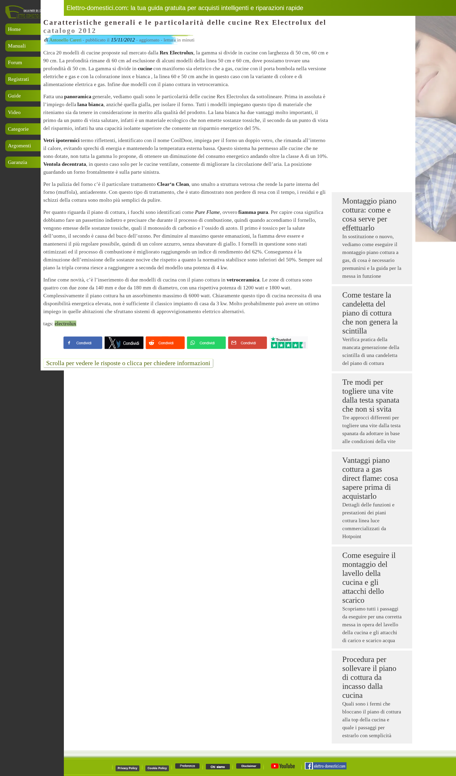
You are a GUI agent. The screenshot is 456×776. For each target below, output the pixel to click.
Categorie (18, 129)
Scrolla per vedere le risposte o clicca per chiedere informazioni (128, 363)
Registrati (18, 79)
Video (14, 112)
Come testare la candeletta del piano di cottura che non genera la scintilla (370, 312)
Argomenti (19, 145)
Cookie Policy (157, 768)
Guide (14, 95)
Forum (15, 62)
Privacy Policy (127, 768)
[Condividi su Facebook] (82, 342)
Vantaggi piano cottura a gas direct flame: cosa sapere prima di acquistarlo (370, 478)
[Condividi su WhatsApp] (206, 342)
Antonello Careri (65, 40)
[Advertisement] (31, 196)
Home (14, 29)
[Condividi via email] (247, 342)
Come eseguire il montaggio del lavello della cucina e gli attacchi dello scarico (369, 577)
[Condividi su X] (124, 342)
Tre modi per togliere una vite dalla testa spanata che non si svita (370, 395)
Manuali (17, 46)
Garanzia (17, 162)
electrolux (65, 323)
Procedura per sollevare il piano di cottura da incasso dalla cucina (369, 677)
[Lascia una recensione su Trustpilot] (288, 342)
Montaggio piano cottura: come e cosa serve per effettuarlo (369, 214)
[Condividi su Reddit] (165, 342)
